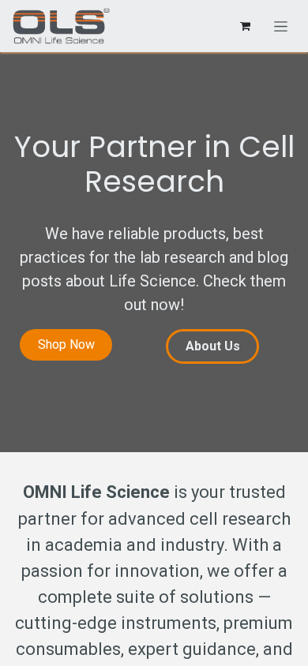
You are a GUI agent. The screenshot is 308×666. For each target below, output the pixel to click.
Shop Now (66, 344)
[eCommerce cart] (245, 26)
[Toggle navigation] (280, 26)
